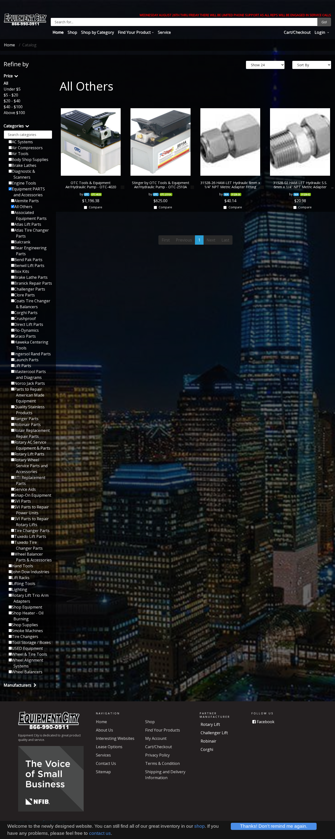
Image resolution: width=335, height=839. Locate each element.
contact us (100, 833)
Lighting (19, 589)
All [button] (6, 83)
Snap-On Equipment (32, 495)
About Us (104, 730)
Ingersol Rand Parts (32, 354)
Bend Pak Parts (28, 259)
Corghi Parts (26, 312)
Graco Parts (25, 336)
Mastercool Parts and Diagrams (30, 374)
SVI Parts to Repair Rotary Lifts (31, 521)
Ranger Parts (26, 418)
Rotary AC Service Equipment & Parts (32, 445)
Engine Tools (24, 183)
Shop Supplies (25, 624)
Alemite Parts (26, 200)
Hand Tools (22, 566)
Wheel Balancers (27, 672)
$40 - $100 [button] (13, 106)
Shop (72, 32)
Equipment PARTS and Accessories (28, 192)
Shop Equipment (27, 607)
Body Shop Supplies (30, 159)
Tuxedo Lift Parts (30, 536)
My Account (156, 738)
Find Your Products (162, 730)
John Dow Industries (30, 571)
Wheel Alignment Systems (27, 663)
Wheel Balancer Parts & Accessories (33, 557)
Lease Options (109, 746)
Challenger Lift (214, 732)
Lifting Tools (23, 583)
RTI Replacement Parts (29, 480)
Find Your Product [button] (134, 32)
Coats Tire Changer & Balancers (32, 303)
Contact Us (106, 763)
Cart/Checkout (297, 32)
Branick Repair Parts (33, 283)
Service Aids (25, 489)
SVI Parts (22, 501)
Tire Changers (25, 636)
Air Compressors (27, 147)
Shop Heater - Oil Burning (27, 616)
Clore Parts (24, 295)
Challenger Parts (29, 289)
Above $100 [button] (14, 112)
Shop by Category (97, 32)
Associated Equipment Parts (30, 215)
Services (103, 755)
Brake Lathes (24, 165)
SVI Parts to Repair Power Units (31, 510)
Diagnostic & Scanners (23, 174)
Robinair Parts (27, 424)
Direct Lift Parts (28, 324)
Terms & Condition (162, 763)
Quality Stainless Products (29, 409)
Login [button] (320, 32)
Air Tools (20, 153)
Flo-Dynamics (26, 330)
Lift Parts (22, 365)
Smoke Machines (27, 630)
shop (199, 826)
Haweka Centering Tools (31, 345)
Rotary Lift (210, 724)
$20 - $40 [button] (12, 101)
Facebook (265, 721)
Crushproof (25, 318)
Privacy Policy (157, 755)
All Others (23, 206)
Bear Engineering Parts (30, 250)
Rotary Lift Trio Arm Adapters (30, 598)
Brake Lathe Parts (31, 277)
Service (164, 32)
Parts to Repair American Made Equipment (29, 395)
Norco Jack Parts (29, 383)
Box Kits (21, 271)
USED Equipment (27, 648)
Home (58, 32)
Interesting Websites (115, 738)
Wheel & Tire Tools (29, 654)
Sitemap (103, 771)
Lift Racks (20, 577)
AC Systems (22, 142)
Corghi (207, 749)
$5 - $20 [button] (11, 95)
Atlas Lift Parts (27, 224)
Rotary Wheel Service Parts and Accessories (31, 465)
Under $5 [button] (12, 89)
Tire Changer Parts (32, 530)
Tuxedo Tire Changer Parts (28, 545)
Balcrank (22, 242)
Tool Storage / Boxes (31, 642)
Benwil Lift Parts (29, 265)
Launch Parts (26, 359)
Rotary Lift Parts (29, 454)
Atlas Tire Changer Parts (31, 233)
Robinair (208, 741)
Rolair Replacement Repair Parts (32, 433)
